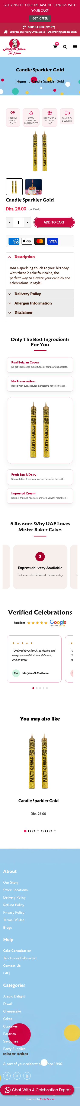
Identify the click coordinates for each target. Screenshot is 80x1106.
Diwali (8, 1004)
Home (21, 82)
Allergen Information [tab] (33, 303)
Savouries (10, 1041)
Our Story (11, 882)
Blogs (7, 928)
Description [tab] (25, 257)
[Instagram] (17, 1076)
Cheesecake (12, 1011)
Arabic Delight (14, 996)
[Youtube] (27, 1076)
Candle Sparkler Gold (38, 801)
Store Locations (15, 890)
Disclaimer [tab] (24, 312)
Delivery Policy (14, 898)
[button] (33, 688)
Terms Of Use (13, 920)
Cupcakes (10, 1026)
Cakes (7, 1019)
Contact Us (12, 966)
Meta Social (47, 1099)
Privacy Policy (13, 913)
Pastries (9, 1034)
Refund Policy (13, 905)
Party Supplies (14, 1049)
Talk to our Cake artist (20, 958)
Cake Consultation (17, 951)
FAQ (6, 973)
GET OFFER (40, 18)
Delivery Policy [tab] (28, 294)
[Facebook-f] (7, 1076)
